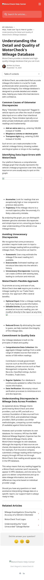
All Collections (7, 27)
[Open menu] (40, 4)
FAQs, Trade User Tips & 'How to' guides (17, 30)
